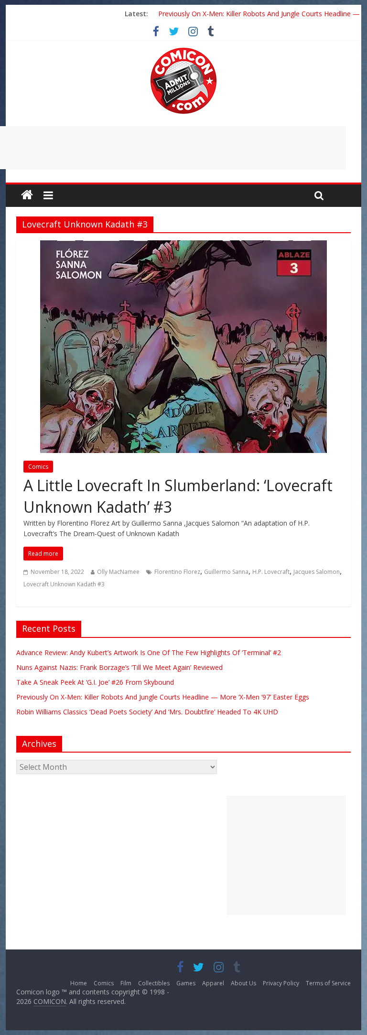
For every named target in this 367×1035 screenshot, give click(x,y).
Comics (38, 467)
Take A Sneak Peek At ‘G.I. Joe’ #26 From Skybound (95, 682)
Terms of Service (328, 983)
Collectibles (154, 983)
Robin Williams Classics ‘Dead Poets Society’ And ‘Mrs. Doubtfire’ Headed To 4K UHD (147, 711)
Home (78, 983)
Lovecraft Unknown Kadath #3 (64, 584)
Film (125, 983)
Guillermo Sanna (226, 572)
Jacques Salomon (316, 572)
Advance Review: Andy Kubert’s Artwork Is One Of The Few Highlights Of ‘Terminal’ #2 (148, 652)
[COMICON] (183, 50)
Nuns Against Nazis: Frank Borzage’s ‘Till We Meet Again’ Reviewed (119, 667)
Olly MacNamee (118, 572)
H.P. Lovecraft (271, 572)
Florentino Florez (177, 572)
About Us (243, 983)
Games (185, 983)
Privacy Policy (281, 983)
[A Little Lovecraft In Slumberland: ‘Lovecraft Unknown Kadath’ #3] (183, 246)
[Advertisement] (286, 855)
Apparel (213, 983)
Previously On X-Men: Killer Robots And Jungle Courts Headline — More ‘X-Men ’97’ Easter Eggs (162, 696)
